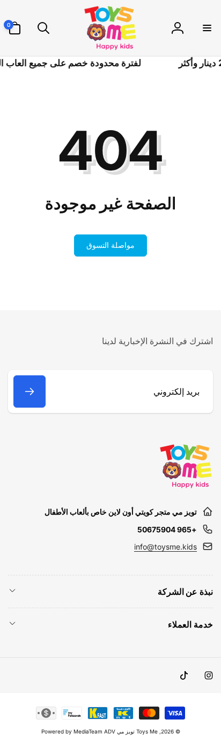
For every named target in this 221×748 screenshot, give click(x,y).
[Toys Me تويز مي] (186, 485)
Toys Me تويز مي (137, 731)
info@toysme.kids (165, 546)
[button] (206, 28)
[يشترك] (29, 391)
